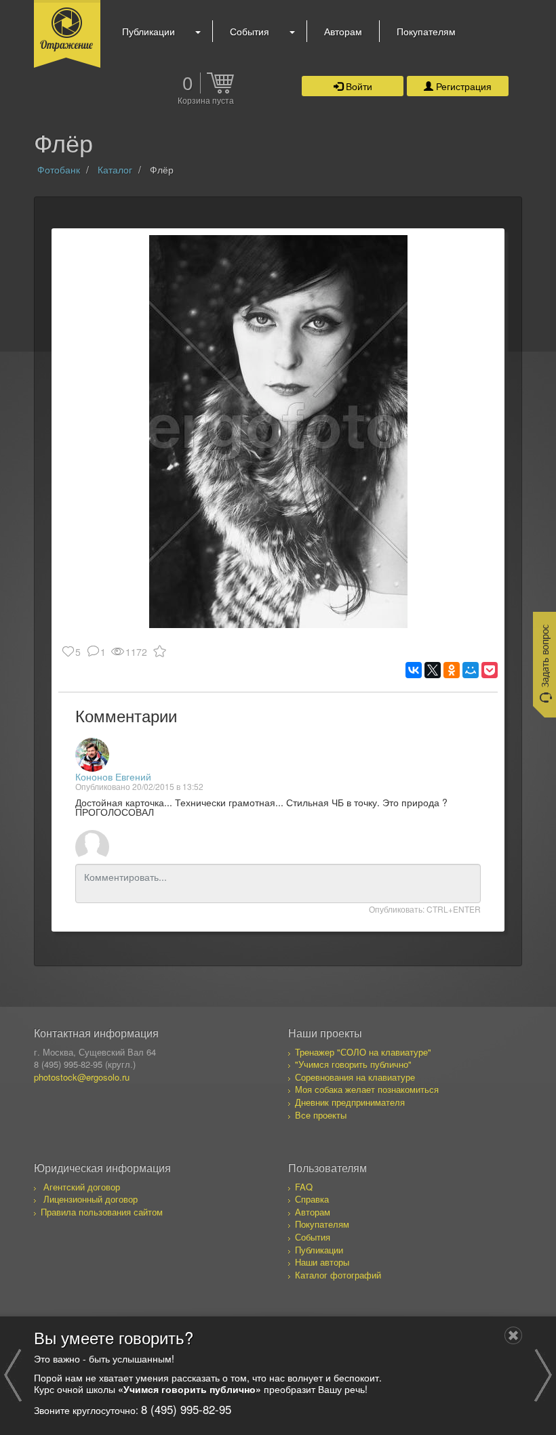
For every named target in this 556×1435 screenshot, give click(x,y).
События (249, 31)
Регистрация (462, 86)
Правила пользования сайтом (102, 1211)
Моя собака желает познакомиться (367, 1089)
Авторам (343, 31)
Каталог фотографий (338, 1274)
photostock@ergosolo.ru (82, 1076)
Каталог (115, 169)
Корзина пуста (206, 101)
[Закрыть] (513, 1335)
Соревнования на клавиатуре (355, 1076)
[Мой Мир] (470, 670)
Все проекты (320, 1114)
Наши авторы (322, 1261)
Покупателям (426, 31)
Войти (357, 86)
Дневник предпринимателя (350, 1102)
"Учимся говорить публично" (353, 1064)
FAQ (304, 1186)
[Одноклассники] (451, 670)
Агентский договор (81, 1186)
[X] (432, 670)
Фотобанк (58, 169)
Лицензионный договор (90, 1198)
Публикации (148, 31)
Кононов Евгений (113, 776)
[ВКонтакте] (413, 670)
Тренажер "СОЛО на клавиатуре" (363, 1051)
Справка (312, 1198)
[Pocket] (489, 670)
